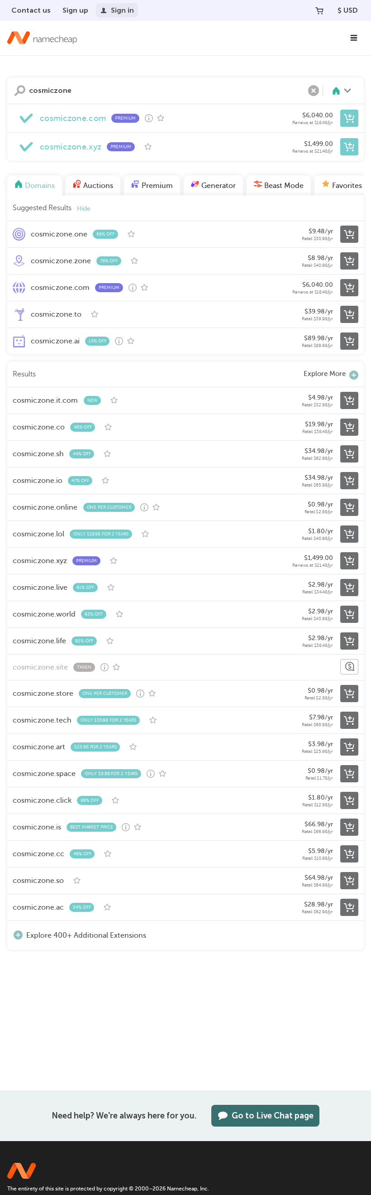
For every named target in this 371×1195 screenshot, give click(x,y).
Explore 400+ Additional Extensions (86, 935)
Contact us (31, 10)
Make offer (349, 667)
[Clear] (313, 90)
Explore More (325, 373)
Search (19, 90)
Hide (83, 208)
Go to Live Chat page (273, 1116)
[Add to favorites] (161, 118)
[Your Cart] (319, 10)
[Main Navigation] (354, 38)
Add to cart (349, 118)
